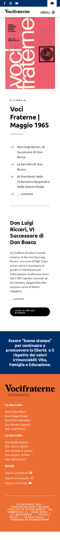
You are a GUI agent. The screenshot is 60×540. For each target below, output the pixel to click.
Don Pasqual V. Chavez (19, 450)
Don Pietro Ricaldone (18, 420)
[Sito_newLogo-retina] (17, 10)
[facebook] (4, 3)
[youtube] (16, 3)
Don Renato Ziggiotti (17, 424)
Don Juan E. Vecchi (16, 446)
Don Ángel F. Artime (17, 454)
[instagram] (10, 3)
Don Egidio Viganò (16, 442)
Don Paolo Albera (15, 411)
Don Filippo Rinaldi (16, 416)
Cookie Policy (34, 517)
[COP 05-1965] (30, 18)
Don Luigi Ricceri (15, 428)
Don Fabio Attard (15, 459)
